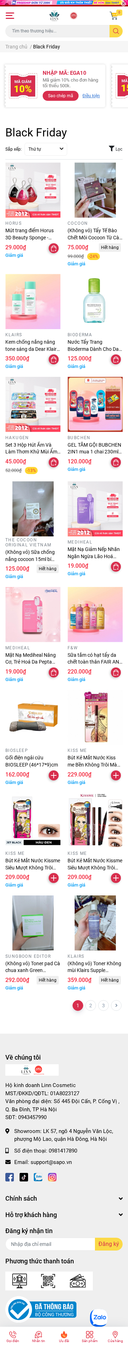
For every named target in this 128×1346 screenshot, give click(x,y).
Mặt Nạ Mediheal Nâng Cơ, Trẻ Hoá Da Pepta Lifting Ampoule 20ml (30, 662)
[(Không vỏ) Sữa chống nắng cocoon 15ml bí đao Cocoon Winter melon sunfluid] (32, 508)
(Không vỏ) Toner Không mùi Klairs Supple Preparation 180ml (94, 970)
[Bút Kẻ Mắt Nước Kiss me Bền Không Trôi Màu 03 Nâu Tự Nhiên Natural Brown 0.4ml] (95, 717)
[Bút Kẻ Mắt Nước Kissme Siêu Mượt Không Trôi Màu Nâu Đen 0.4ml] (95, 820)
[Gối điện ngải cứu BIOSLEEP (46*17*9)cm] (32, 717)
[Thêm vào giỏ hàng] (54, 775)
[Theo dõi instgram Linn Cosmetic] (52, 1176)
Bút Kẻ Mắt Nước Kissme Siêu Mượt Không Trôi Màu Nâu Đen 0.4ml (95, 867)
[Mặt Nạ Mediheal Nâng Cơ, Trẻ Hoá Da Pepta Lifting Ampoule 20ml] (32, 614)
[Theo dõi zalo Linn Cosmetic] (38, 1176)
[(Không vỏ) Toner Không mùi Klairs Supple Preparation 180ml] (95, 923)
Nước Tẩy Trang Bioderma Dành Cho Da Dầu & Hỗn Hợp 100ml (93, 349)
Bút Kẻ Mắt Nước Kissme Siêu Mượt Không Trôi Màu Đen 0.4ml (32, 867)
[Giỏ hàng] (114, 15)
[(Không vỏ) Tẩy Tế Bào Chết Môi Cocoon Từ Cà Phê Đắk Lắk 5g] (95, 190)
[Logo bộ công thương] (40, 1309)
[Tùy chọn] (54, 248)
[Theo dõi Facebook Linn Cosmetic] (9, 1176)
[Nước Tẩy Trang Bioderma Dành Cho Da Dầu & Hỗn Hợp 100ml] (95, 301)
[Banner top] (64, 3)
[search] (116, 31)
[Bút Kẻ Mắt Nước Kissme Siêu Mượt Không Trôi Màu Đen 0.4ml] (32, 820)
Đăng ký (108, 1244)
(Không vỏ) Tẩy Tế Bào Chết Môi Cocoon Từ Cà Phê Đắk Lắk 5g (93, 237)
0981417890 (63, 1151)
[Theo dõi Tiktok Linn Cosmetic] (24, 1176)
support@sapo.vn (51, 1162)
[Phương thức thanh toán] (49, 1280)
